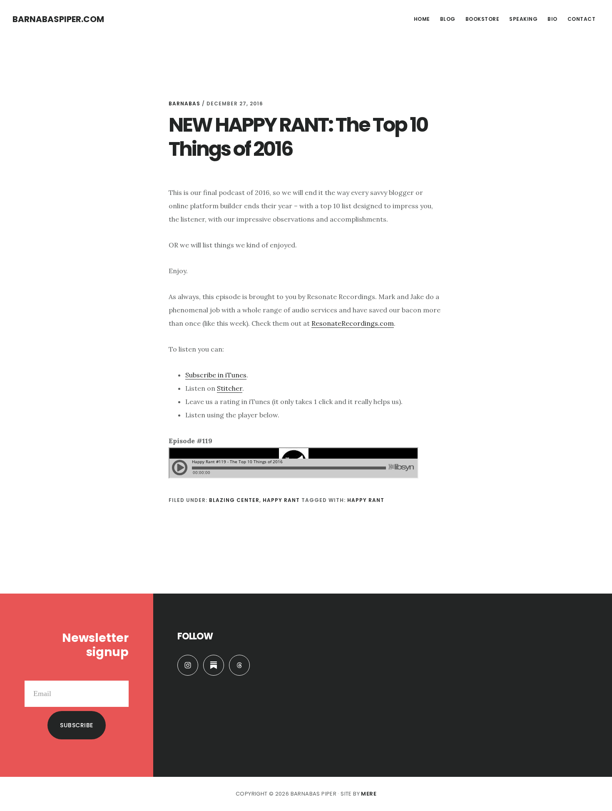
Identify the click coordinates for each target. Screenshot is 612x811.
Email (120, 674)
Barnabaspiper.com (58, 19)
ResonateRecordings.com (352, 323)
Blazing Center (234, 500)
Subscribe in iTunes (215, 375)
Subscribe (76, 725)
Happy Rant (281, 500)
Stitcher (229, 388)
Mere (368, 794)
